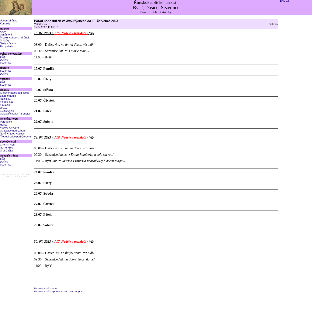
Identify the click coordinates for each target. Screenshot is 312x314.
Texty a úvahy (8, 43)
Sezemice (5, 62)
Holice (3, 124)
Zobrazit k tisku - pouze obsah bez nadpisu (58, 291)
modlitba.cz (6, 101)
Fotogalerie (6, 46)
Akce (3, 31)
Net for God (6, 147)
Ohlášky (4, 40)
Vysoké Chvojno (9, 127)
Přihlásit (285, 1)
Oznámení (6, 34)
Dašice (4, 59)
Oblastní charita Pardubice (15, 113)
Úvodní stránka (8, 20)
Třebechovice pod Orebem (15, 136)
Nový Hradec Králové (12, 133)
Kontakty (5, 23)
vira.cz (3, 107)
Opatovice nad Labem (12, 130)
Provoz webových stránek (15, 37)
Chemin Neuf (7, 144)
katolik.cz (5, 98)
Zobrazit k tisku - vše (45, 288)
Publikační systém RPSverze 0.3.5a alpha (16, 176)
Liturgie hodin (8, 95)
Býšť (2, 56)
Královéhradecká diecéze (15, 92)
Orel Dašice (7, 150)
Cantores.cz (7, 110)
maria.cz (5, 104)
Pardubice (6, 121)
